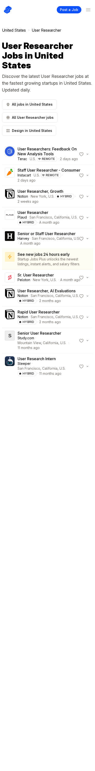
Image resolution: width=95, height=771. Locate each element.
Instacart (24, 175)
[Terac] (10, 154)
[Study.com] (10, 340)
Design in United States (32, 130)
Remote (48, 159)
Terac (22, 159)
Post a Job (69, 10)
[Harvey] (10, 238)
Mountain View (29, 343)
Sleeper (24, 363)
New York (38, 196)
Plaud (22, 217)
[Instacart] (10, 175)
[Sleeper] (10, 366)
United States (14, 30)
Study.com (26, 338)
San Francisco (40, 217)
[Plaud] (10, 217)
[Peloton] (10, 277)
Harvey (23, 238)
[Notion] (10, 196)
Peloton (24, 280)
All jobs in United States (32, 104)
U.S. (33, 159)
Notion (23, 196)
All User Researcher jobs (33, 117)
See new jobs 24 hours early (44, 254)
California (61, 217)
